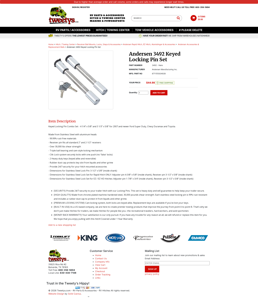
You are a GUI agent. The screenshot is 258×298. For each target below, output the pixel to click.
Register (85, 7)
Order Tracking (102, 274)
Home (50, 44)
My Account (101, 268)
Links (97, 277)
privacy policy (152, 274)
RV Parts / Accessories (73, 30)
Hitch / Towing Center (113, 30)
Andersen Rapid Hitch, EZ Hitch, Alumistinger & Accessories (149, 44)
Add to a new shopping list (62, 225)
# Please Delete (190, 30)
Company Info (102, 261)
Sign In (75, 7)
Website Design (56, 293)
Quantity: (133, 92)
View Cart (100, 265)
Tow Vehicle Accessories (154, 30)
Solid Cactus (74, 293)
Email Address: (152, 258)
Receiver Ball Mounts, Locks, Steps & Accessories (99, 44)
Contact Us (101, 258)
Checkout (100, 271)
